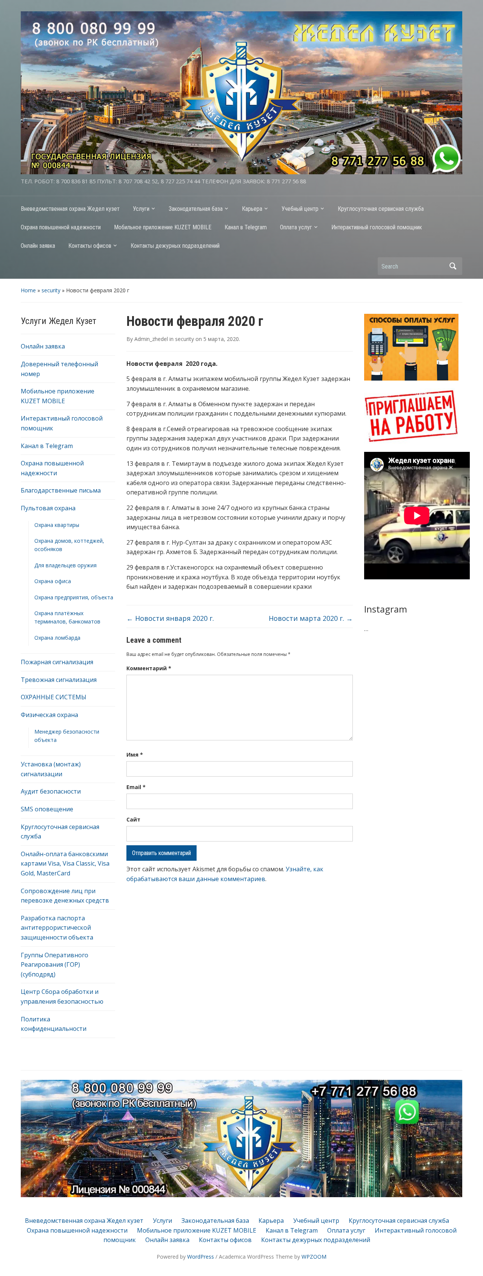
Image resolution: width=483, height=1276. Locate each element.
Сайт (133, 819)
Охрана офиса (52, 581)
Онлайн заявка (38, 245)
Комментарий (148, 668)
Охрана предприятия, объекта (73, 597)
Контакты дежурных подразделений (175, 245)
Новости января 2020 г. (170, 618)
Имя (134, 754)
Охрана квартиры (56, 524)
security (51, 290)
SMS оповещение (47, 809)
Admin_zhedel (151, 338)
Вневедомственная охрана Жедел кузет (70, 208)
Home (28, 290)
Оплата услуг (296, 227)
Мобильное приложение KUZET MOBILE (162, 227)
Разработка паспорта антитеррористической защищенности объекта (57, 927)
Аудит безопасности (51, 791)
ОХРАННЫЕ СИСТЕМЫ (53, 697)
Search (452, 266)
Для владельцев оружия (65, 565)
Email (136, 787)
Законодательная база (196, 208)
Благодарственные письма (61, 490)
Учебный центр (299, 208)
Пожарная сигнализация (57, 662)
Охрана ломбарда (57, 637)
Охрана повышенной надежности (61, 227)
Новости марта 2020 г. (311, 618)
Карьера (252, 208)
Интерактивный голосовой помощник (376, 227)
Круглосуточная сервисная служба (381, 208)
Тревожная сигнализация (59, 680)
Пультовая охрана (48, 508)
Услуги (141, 208)
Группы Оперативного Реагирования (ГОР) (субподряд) (54, 964)
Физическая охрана (49, 715)
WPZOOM (313, 1256)
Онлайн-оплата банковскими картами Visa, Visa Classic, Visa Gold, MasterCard (65, 863)
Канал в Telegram (246, 227)
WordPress (200, 1256)
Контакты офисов (89, 245)
